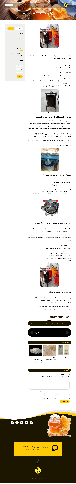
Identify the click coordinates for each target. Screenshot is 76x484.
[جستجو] (6, 5)
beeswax (37, 237)
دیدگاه (68, 380)
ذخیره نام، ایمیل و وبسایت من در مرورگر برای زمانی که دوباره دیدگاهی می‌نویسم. (54, 398)
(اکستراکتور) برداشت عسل (53, 133)
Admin (67, 316)
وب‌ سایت (41, 391)
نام (69, 391)
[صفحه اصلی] (47, 15)
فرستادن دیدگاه (64, 401)
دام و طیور (20, 40)
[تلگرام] (12, 422)
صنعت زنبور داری (52, 316)
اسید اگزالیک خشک (62, 312)
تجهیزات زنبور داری (65, 359)
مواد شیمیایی (19, 44)
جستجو (10, 28)
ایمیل (55, 391)
